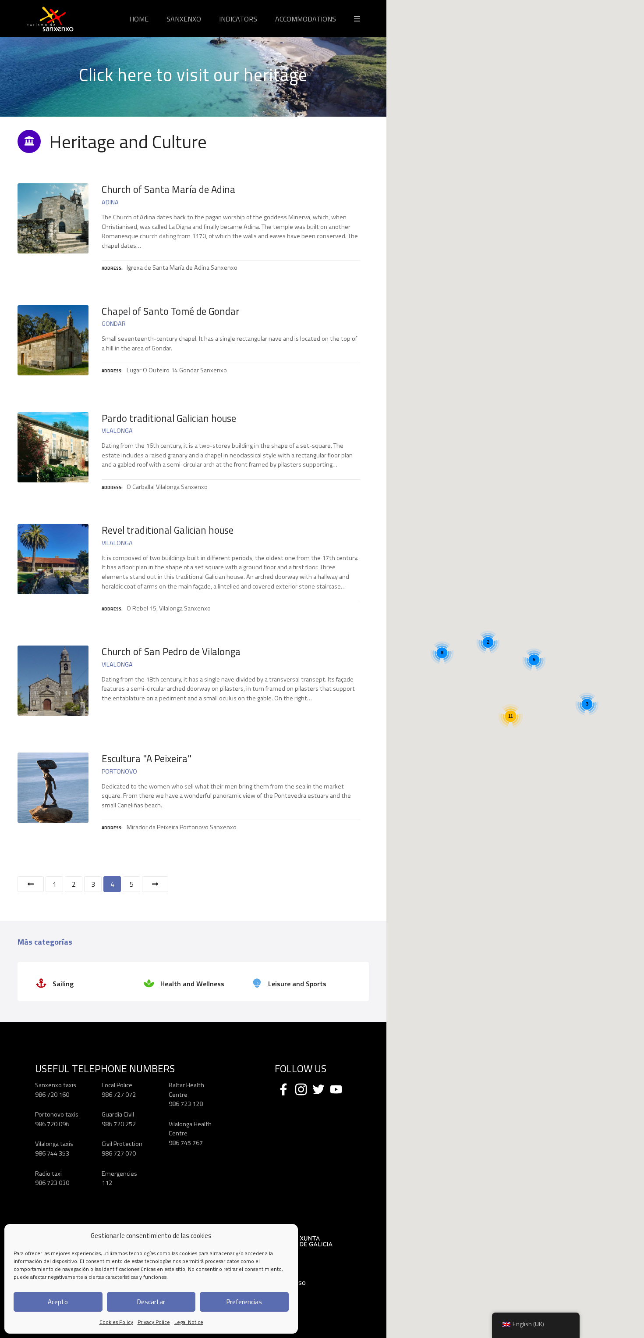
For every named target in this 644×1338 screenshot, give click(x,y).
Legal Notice (188, 1322)
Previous (31, 884)
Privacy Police (154, 1322)
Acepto (58, 1302)
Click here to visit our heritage (193, 74)
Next (155, 884)
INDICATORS (238, 19)
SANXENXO (183, 19)
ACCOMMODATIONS (305, 19)
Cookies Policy (116, 1322)
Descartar (151, 1302)
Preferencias (244, 1302)
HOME (139, 19)
